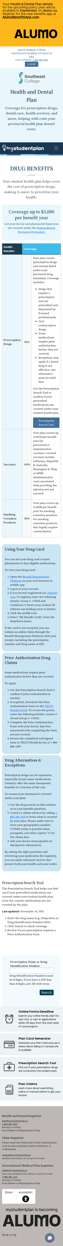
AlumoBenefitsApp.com (21, 17)
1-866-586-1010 (40, 60)
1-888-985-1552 (9, 1176)
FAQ (31, 56)
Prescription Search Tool (46, 423)
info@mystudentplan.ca (15, 1120)
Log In (31, 64)
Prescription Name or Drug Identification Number (28, 964)
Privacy (9, 1192)
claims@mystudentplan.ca (16, 1155)
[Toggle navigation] (56, 148)
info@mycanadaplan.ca (14, 1170)
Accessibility (26, 1194)
